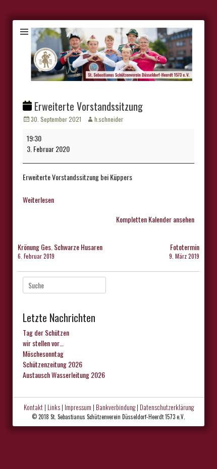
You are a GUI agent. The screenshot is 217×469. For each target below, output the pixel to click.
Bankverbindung (115, 407)
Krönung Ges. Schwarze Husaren (60, 251)
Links (53, 407)
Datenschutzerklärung (167, 407)
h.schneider (108, 119)
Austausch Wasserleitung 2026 (64, 374)
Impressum (78, 407)
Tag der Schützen (46, 332)
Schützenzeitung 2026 (52, 364)
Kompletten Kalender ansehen (155, 219)
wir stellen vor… (43, 343)
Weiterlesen (38, 199)
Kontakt (33, 407)
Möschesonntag (43, 353)
